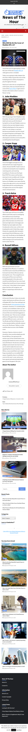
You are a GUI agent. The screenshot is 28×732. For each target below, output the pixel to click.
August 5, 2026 (13, 591)
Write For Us (5, 693)
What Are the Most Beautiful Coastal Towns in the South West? (14, 499)
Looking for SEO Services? (8, 708)
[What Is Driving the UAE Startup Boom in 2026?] (14, 656)
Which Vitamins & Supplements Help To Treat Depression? (13, 715)
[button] (2, 31)
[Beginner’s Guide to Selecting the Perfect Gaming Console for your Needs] (14, 444)
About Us (4, 682)
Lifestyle (4, 558)
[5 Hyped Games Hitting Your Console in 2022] (14, 420)
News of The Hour (14, 19)
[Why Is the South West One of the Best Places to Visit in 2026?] (14, 578)
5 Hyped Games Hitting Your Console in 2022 (13, 431)
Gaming (4, 41)
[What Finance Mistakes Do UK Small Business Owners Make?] (14, 604)
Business (4, 662)
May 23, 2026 (13, 643)
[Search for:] (11, 489)
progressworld (6, 565)
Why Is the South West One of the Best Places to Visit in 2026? (14, 504)
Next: (13, 403)
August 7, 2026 (13, 565)
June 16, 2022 (14, 47)
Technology (10, 427)
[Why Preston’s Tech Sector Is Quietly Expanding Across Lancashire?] (14, 630)
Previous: (13, 398)
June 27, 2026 (13, 617)
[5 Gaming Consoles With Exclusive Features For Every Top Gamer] (14, 469)
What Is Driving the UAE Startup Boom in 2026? (14, 666)
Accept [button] (13, 730)
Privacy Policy (5, 700)
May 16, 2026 (13, 668)
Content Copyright (6, 696)
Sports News (12, 88)
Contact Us (4, 685)
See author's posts (14, 386)
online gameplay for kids (18, 304)
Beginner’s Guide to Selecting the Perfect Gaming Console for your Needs (13, 455)
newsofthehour (7, 47)
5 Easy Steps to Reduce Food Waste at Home (13, 711)
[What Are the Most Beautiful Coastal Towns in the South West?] (14, 551)
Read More (18, 730)
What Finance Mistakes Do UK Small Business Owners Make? (14, 508)
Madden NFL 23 (18, 70)
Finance (4, 610)
